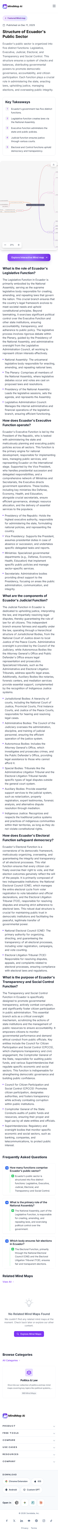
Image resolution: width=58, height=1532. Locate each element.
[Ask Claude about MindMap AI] (40, 1502)
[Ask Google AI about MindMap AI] (24, 1502)
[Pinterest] (36, 1520)
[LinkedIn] (21, 1520)
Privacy (24, 1528)
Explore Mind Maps (30, 1334)
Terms (34, 1528)
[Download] (54, 164)
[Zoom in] (18, 245)
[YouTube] (29, 1520)
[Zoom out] (5, 245)
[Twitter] (14, 1520)
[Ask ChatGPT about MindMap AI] (16, 1502)
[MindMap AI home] (14, 1415)
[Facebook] (6, 1520)
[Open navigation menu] (54, 6)
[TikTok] (51, 1520)
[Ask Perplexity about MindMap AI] (32, 1502)
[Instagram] (43, 1520)
